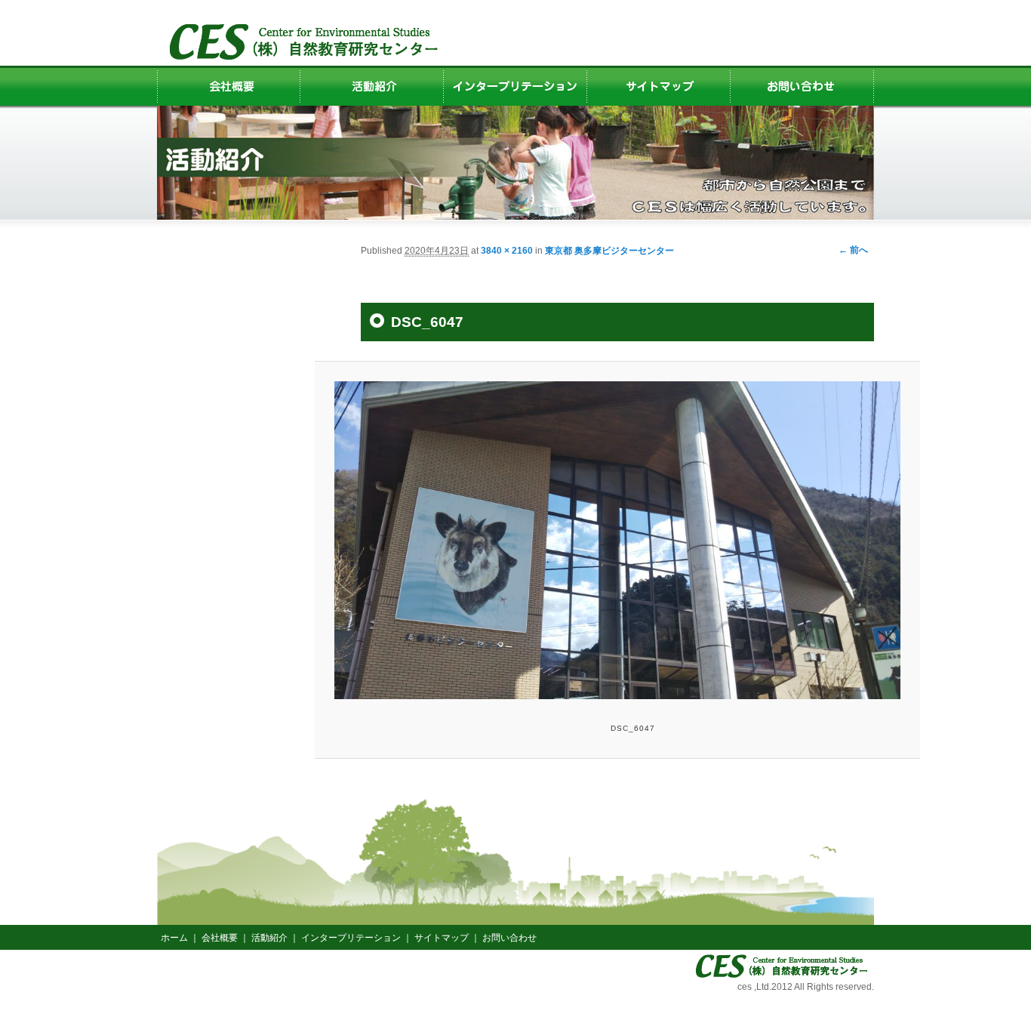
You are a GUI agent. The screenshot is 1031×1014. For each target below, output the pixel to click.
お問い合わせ (509, 937)
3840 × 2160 (507, 250)
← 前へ (853, 250)
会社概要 (220, 937)
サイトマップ (441, 937)
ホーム (174, 937)
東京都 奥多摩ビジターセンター (609, 250)
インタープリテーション (351, 937)
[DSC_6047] (617, 540)
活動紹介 (269, 937)
